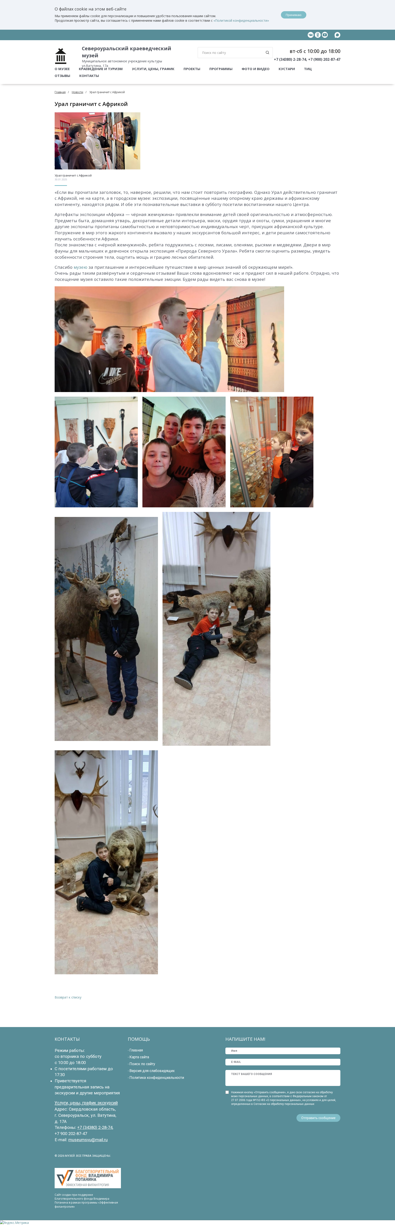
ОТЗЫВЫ (62, 75)
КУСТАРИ (287, 68)
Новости (77, 92)
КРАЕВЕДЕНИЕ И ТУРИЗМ (101, 68)
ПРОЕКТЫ (192, 68)
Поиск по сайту (142, 1064)
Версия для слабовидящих (152, 1071)
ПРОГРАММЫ (220, 68)
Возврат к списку (68, 997)
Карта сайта (139, 1057)
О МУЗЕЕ (62, 68)
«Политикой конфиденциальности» (241, 20)
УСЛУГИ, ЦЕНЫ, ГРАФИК (153, 68)
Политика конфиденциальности (156, 1077)
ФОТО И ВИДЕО (256, 68)
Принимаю (294, 15)
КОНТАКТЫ (89, 75)
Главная (60, 92)
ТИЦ (308, 68)
